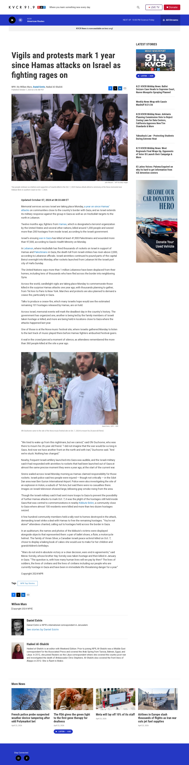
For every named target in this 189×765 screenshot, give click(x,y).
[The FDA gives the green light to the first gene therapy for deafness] (73, 699)
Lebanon (28, 248)
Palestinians (41, 252)
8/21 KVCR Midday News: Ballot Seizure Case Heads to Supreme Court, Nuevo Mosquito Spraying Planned (155, 89)
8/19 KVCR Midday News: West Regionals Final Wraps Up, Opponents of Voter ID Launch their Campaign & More (154, 153)
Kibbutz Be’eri (86, 502)
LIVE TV (155, 7)
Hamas (63, 224)
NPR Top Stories (27, 583)
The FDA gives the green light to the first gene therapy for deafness (72, 718)
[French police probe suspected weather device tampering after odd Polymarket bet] (31, 699)
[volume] (20, 20)
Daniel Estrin (39, 86)
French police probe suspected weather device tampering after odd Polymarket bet (30, 718)
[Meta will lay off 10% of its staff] (115, 699)
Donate (173, 7)
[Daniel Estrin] (17, 627)
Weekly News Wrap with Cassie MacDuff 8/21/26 (151, 103)
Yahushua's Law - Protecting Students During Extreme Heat (155, 137)
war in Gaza (45, 238)
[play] (12, 20)
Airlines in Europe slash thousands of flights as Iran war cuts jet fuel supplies (157, 718)
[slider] (24, 20)
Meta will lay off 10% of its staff (115, 714)
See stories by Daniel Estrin (43, 629)
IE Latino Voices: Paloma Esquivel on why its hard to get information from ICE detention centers (154, 169)
